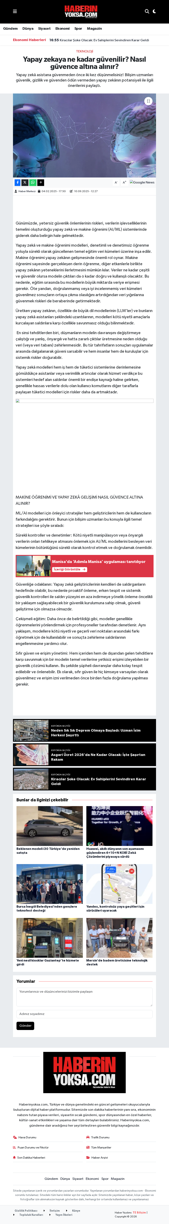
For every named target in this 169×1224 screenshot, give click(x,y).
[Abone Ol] (142, 182)
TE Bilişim (139, 1212)
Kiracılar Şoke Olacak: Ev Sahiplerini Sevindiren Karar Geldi (99, 40)
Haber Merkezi (27, 191)
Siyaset (44, 29)
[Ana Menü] (15, 11)
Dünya (27, 29)
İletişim (54, 1211)
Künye (76, 1211)
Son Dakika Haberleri (31, 1157)
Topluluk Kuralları (31, 1215)
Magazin (94, 29)
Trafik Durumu (100, 1137)
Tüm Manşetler (101, 1147)
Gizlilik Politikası (26, 1211)
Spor (78, 29)
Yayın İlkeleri (63, 1215)
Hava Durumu (27, 1137)
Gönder (25, 1026)
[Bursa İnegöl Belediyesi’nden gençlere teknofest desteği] (49, 884)
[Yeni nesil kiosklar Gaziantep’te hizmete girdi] (49, 937)
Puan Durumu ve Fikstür (33, 1147)
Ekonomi (62, 29)
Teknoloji (84, 51)
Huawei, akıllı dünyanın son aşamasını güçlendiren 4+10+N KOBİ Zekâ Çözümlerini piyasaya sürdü (115, 852)
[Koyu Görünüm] (152, 11)
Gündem (10, 29)
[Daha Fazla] (40, 182)
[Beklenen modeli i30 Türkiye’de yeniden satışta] (49, 826)
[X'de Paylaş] (24, 182)
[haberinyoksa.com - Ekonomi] (81, 11)
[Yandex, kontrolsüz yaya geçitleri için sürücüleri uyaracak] (119, 884)
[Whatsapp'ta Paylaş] (32, 182)
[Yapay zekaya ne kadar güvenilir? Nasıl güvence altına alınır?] (84, 135)
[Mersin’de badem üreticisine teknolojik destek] (119, 937)
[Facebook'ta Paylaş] (17, 182)
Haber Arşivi (100, 1157)
